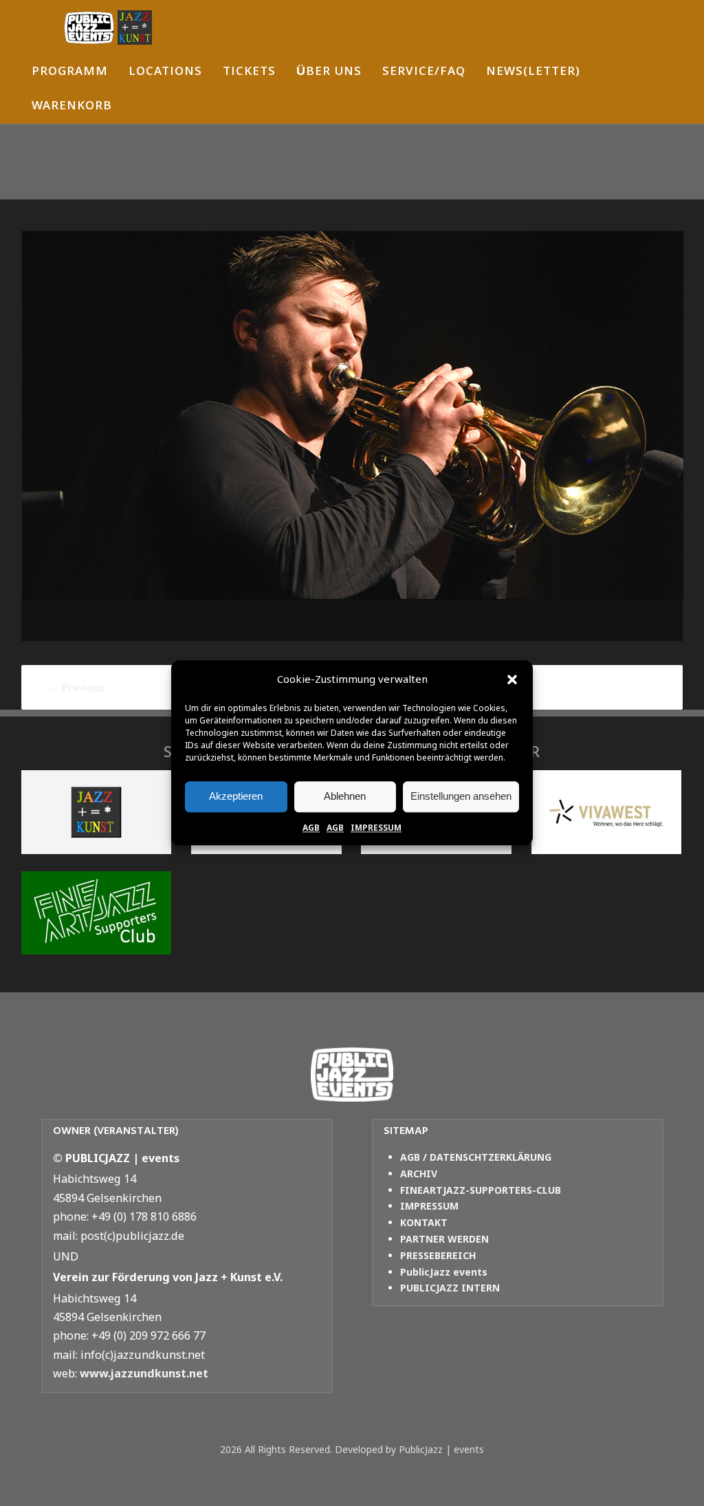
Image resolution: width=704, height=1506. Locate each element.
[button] (512, 679)
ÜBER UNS (329, 73)
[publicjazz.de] (108, 27)
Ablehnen (345, 796)
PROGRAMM (70, 73)
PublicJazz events (443, 1271)
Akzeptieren (236, 796)
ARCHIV (418, 1173)
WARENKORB (72, 107)
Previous (77, 687)
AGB (311, 827)
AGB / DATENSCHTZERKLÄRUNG (475, 1157)
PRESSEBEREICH (438, 1255)
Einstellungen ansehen (461, 796)
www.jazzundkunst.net (144, 1373)
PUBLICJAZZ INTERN (450, 1287)
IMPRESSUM (376, 827)
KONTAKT (424, 1222)
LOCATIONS (165, 73)
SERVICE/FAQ (423, 73)
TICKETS (249, 73)
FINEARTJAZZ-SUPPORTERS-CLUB (480, 1190)
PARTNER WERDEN (444, 1238)
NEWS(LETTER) (533, 73)
